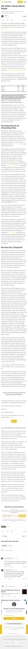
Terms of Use (21, 626)
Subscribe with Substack (15, 623)
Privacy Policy (15, 629)
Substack (7, 646)
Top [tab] (2, 586)
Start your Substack (10, 642)
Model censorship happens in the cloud (10, 593)
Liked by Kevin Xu (9, 559)
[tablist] (7, 545)
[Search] (25, 586)
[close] (24, 603)
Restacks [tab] (10, 545)
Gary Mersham (7, 558)
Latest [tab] (6, 586)
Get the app (20, 642)
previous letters (17, 144)
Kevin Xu (6, 15)
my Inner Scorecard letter (13, 165)
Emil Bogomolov (8, 570)
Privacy (12, 639)
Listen (25, 16)
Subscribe (20, 2)
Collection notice (22, 639)
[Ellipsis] (26, 558)
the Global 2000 (12, 232)
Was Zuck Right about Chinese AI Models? (10, 590)
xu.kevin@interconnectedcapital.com (16, 70)
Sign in (25, 2)
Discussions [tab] (11, 586)
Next (23, 536)
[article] (14, 593)
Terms (16, 639)
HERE (10, 417)
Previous (5, 536)
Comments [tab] (4, 545)
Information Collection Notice (18, 628)
